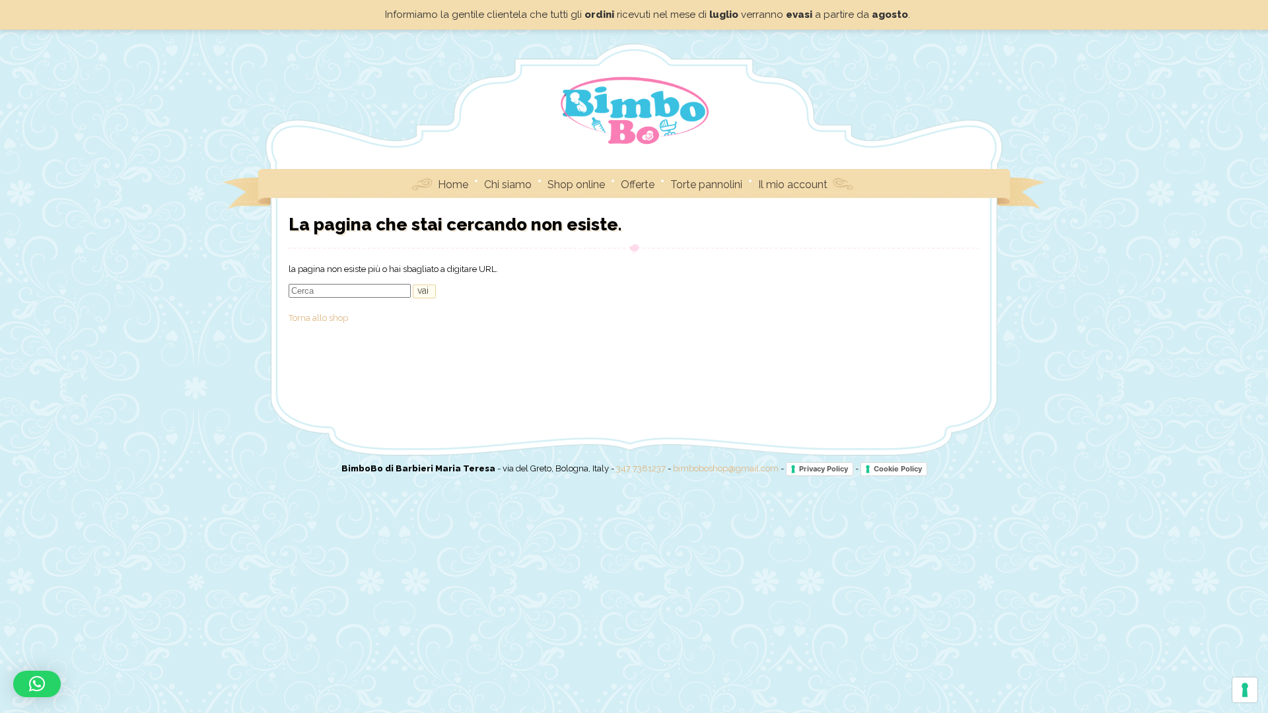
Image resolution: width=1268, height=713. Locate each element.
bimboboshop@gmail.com (726, 468)
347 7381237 (641, 468)
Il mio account (793, 184)
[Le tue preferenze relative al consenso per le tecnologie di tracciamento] (1244, 689)
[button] (37, 684)
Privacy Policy (823, 468)
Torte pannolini (706, 184)
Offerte (637, 184)
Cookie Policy (898, 468)
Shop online (576, 184)
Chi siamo (508, 184)
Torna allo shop (318, 318)
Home (453, 184)
